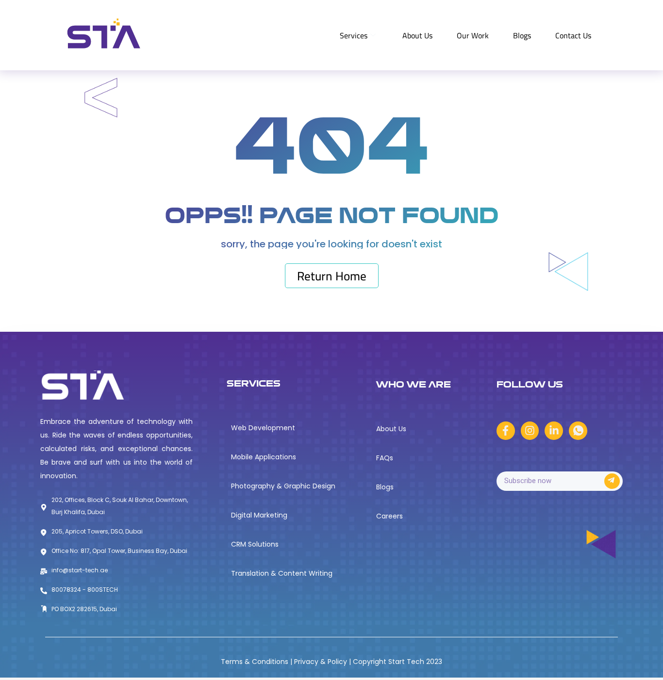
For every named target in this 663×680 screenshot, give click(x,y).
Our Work (473, 35)
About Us (417, 35)
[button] (332, 275)
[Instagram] (530, 430)
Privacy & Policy (321, 661)
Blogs (522, 35)
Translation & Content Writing (281, 573)
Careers (389, 516)
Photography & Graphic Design (283, 486)
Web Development (263, 428)
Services (353, 35)
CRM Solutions (255, 544)
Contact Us (573, 35)
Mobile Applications (263, 457)
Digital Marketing (259, 515)
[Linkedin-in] (554, 430)
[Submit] (612, 481)
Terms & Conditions (255, 661)
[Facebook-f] (506, 430)
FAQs (384, 458)
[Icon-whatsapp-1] (578, 430)
